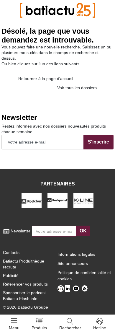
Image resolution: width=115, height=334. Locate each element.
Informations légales (76, 254)
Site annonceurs (73, 263)
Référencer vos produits (25, 284)
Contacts (11, 252)
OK (83, 230)
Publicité (11, 275)
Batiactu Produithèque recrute (23, 264)
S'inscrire (98, 141)
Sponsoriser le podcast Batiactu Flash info (24, 295)
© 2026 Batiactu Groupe (25, 307)
